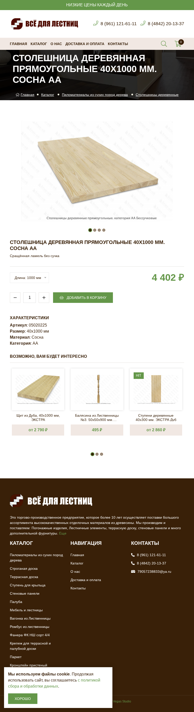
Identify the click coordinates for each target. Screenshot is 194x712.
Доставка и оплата (84, 44)
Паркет (15, 657)
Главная (18, 44)
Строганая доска (24, 568)
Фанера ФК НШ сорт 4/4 (30, 635)
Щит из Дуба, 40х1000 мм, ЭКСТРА (38, 417)
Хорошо (23, 699)
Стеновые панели (24, 593)
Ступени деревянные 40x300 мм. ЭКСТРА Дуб (156, 417)
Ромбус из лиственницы (29, 627)
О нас (56, 44)
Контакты (118, 44)
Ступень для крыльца (27, 585)
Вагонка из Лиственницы (30, 618)
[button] (90, 230)
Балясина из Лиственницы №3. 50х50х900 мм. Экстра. (97, 417)
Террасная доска (24, 577)
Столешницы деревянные (157, 95)
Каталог (39, 44)
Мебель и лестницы (26, 610)
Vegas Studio (122, 701)
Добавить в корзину (86, 298)
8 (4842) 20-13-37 (166, 23)
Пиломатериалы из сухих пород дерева (95, 95)
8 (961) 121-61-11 (119, 23)
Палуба (16, 602)
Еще (62, 533)
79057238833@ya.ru (154, 571)
